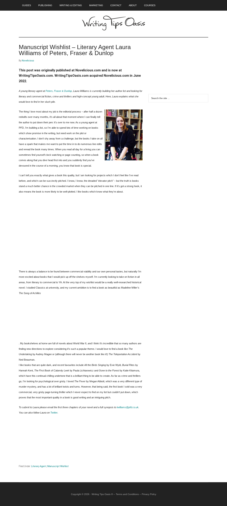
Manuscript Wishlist (58, 466)
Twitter (53, 412)
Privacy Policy (149, 494)
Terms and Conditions (127, 494)
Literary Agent (38, 466)
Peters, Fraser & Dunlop (59, 91)
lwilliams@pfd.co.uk (127, 407)
